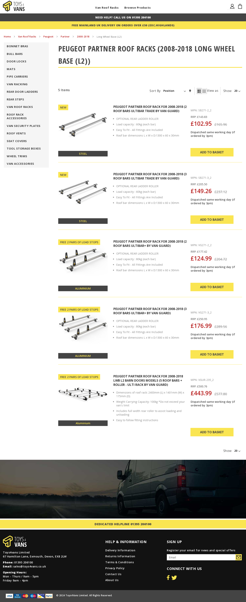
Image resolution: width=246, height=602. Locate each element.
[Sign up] (238, 557)
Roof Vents (16, 133)
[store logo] (14, 6)
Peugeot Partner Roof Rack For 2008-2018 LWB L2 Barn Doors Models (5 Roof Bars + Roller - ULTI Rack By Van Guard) (148, 380)
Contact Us (113, 574)
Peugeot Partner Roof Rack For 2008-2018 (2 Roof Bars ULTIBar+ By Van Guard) (150, 243)
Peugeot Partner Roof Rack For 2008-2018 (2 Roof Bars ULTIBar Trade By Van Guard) (150, 109)
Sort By (155, 90)
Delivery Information (120, 550)
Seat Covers (17, 141)
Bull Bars (15, 54)
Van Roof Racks (107, 7)
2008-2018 (83, 36)
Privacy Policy (115, 568)
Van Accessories (20, 163)
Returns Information (120, 556)
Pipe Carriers (17, 76)
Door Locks (16, 61)
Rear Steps (15, 99)
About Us (111, 580)
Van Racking (17, 84)
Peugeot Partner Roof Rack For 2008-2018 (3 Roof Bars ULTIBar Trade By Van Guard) (150, 176)
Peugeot (48, 36)
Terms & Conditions (119, 562)
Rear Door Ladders (22, 91)
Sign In (232, 8)
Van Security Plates (24, 126)
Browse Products (137, 7)
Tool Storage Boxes (24, 148)
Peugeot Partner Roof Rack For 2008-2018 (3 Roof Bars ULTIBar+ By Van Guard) (150, 311)
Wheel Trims (17, 156)
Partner (65, 36)
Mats (11, 69)
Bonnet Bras (17, 46)
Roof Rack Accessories (17, 116)
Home (8, 36)
